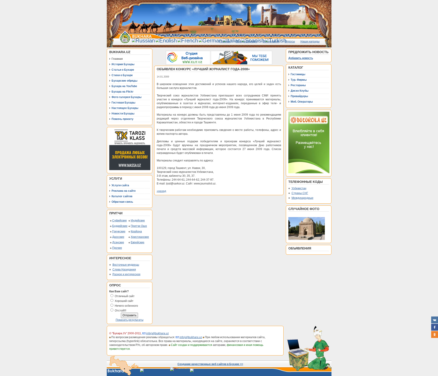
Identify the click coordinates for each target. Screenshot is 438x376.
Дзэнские (118, 242)
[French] (187, 40)
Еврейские (137, 242)
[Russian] (143, 40)
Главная (225, 41)
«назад (161, 191)
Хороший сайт (124, 301)
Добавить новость (300, 58)
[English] (166, 40)
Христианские (140, 237)
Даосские (118, 237)
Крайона (136, 231)
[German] (210, 40)
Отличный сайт (125, 296)
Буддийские (120, 226)
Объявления (271, 41)
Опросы (290, 41)
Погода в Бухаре (246, 41)
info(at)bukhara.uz (157, 333)
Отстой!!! (120, 310)
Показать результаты (129, 320)
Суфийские (119, 220)
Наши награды (310, 41)
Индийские (138, 220)
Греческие (118, 231)
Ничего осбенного (126, 305)
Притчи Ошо (139, 226)
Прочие (117, 247)
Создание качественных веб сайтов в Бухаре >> (210, 364)
